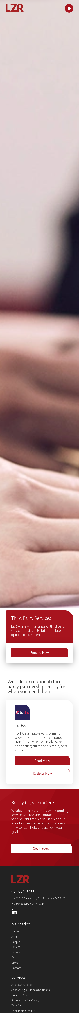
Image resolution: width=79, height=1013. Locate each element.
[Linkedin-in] (14, 912)
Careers (15, 952)
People (15, 942)
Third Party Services (23, 1010)
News (14, 962)
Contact (16, 968)
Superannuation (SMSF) (25, 1000)
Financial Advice (20, 995)
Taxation (16, 1005)
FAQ (13, 957)
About (15, 936)
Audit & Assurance (21, 984)
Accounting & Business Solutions (30, 990)
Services (16, 947)
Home (15, 931)
